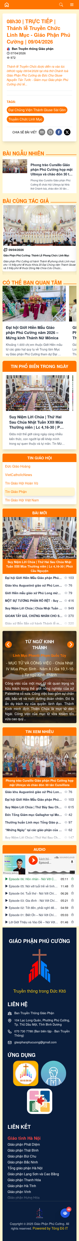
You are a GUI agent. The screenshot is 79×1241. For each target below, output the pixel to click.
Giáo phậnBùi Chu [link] (22, 1135)
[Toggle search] (61, 4)
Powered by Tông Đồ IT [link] (50, 1207)
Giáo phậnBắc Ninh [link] (23, 1141)
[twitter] (67, 132)
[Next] (70, 644)
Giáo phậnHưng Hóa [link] (24, 1177)
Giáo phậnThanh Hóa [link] (24, 1159)
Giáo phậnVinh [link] (19, 1171)
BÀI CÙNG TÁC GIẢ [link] (26, 200)
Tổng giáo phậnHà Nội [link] (25, 1147)
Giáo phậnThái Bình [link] (23, 1129)
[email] (42, 132)
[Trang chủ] (7, 5)
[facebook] (58, 132)
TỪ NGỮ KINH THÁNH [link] (39, 644)
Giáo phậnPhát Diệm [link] (24, 1124)
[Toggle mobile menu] (71, 4)
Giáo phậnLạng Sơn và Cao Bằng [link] (33, 1153)
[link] (39, 237)
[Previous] (8, 644)
